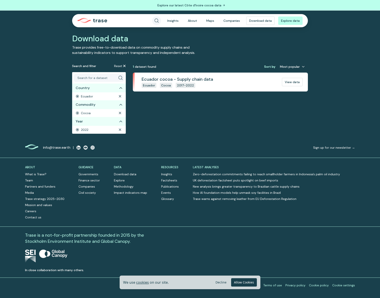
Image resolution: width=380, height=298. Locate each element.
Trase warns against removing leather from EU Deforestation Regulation (244, 199)
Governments (88, 174)
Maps (210, 21)
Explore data (290, 21)
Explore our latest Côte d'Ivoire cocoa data (189, 5)
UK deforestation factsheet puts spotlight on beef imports (235, 180)
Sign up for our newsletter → (334, 148)
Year (79, 121)
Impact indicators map (130, 193)
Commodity (85, 104)
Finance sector (89, 180)
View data (292, 82)
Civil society (87, 193)
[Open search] (156, 20)
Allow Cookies (244, 282)
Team (29, 180)
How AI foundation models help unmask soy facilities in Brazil (237, 193)
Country (83, 88)
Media (29, 193)
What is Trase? (35, 174)
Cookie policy (319, 285)
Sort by (269, 67)
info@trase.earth (56, 147)
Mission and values (38, 205)
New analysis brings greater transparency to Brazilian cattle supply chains (246, 186)
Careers (30, 211)
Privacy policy (295, 285)
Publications (170, 186)
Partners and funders (40, 186)
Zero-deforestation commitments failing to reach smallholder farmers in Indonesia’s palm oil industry (266, 174)
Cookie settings (343, 285)
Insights (173, 21)
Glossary (167, 199)
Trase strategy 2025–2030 (44, 199)
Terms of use (272, 285)
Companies (231, 21)
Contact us (33, 217)
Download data (260, 21)
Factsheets (169, 180)
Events (166, 193)
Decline (221, 282)
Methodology (123, 186)
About (192, 21)
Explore (119, 180)
